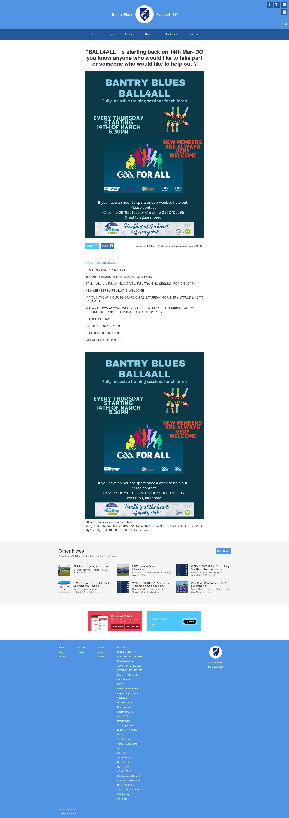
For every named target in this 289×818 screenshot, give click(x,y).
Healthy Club (123, 721)
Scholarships (123, 739)
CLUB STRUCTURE (127, 675)
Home (93, 34)
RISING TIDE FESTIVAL (129, 780)
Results (149, 34)
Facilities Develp (125, 711)
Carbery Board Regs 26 (128, 776)
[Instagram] (284, 12)
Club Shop (122, 799)
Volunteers (122, 698)
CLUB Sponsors (125, 725)
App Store (117, 626)
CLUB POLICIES (125, 785)
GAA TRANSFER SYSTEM (130, 789)
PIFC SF (121, 753)
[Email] (284, 5)
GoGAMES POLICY (127, 730)
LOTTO (121, 684)
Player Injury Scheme (127, 688)
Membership (171, 34)
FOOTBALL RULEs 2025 (129, 656)
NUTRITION (123, 766)
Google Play (133, 626)
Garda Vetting (124, 707)
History (101, 656)
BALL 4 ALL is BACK (100, 262)
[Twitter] (277, 5)
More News (223, 551)
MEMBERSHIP (124, 679)
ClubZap (73, 813)
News (111, 34)
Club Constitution (125, 757)
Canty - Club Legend (127, 743)
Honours (121, 647)
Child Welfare (123, 762)
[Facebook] (270, 5)
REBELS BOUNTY (126, 652)
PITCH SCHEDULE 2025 (129, 670)
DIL (119, 748)
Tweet (90, 245)
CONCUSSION (125, 771)
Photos (101, 647)
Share (105, 245)
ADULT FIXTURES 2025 (129, 666)
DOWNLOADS (124, 702)
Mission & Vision (125, 661)
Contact (101, 652)
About (81, 652)
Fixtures (129, 34)
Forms (120, 734)
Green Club (122, 716)
